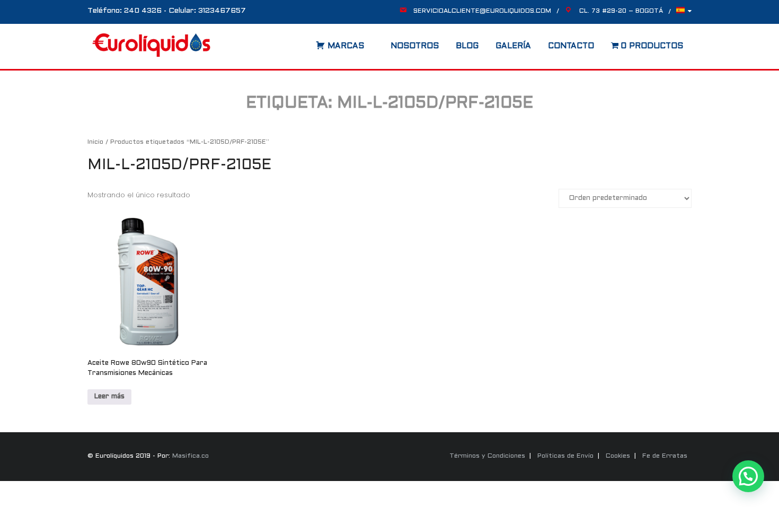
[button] (748, 476)
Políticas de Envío (565, 456)
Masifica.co (190, 456)
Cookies (618, 456)
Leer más (109, 397)
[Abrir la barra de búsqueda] (305, 42)
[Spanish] (684, 13)
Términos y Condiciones (487, 456)
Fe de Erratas (664, 456)
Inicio (95, 142)
